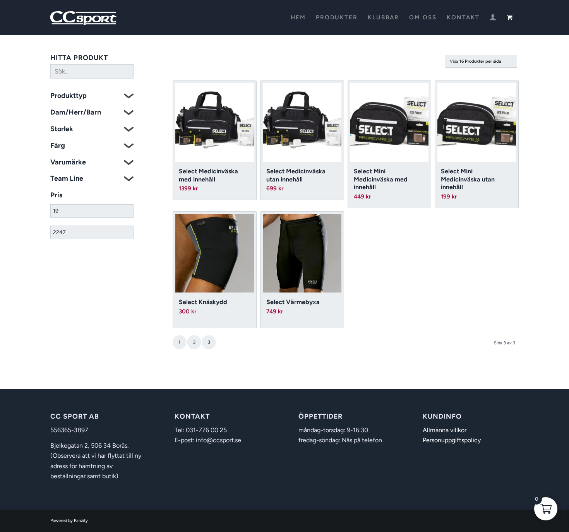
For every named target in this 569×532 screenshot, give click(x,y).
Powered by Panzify (69, 520)
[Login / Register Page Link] (493, 18)
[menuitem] (298, 17)
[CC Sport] (83, 17)
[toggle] (129, 97)
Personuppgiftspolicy (452, 440)
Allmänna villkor (444, 430)
